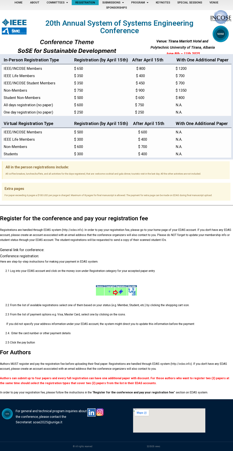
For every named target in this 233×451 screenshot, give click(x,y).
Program (138, 2)
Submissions (111, 2)
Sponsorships (116, 7)
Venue (214, 2)
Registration (85, 2)
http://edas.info (72, 230)
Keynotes (163, 2)
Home (19, 2)
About (34, 2)
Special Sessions (189, 2)
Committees (55, 2)
